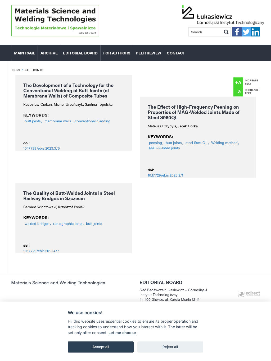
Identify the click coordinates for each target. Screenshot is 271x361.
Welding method (224, 142)
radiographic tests (67, 223)
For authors (116, 52)
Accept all (100, 347)
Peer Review (148, 52)
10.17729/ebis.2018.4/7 (41, 250)
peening (155, 142)
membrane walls (57, 120)
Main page (24, 52)
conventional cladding (92, 120)
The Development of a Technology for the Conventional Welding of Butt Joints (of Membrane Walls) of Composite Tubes (68, 90)
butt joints (33, 120)
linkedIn (255, 31)
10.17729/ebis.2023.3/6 (41, 148)
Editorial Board (80, 52)
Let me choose (122, 332)
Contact (176, 52)
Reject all (170, 347)
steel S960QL (196, 142)
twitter (246, 31)
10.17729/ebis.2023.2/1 (165, 175)
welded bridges (37, 223)
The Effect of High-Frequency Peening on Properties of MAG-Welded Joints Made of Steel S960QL (194, 112)
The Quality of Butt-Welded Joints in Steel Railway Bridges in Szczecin (69, 195)
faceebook (237, 31)
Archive (48, 52)
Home (16, 69)
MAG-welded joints (164, 147)
